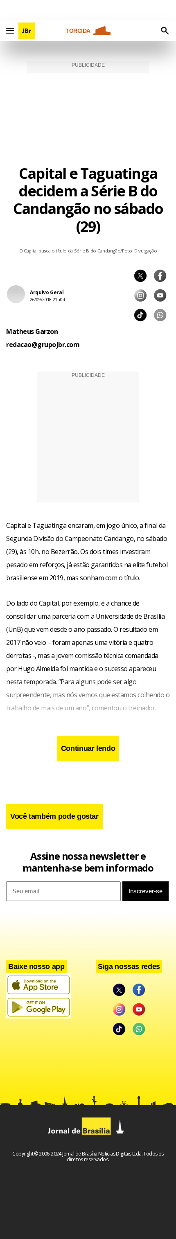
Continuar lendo (88, 748)
